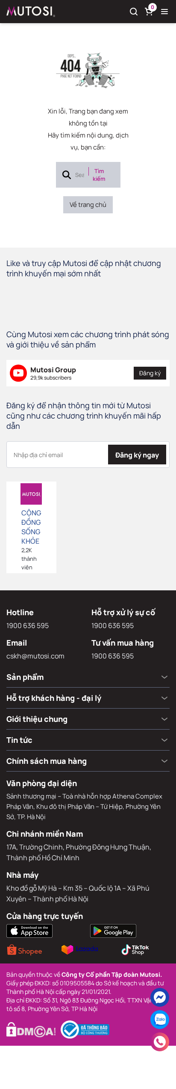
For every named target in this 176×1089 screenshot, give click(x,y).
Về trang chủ (88, 204)
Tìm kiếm (99, 174)
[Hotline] (159, 1041)
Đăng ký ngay (137, 455)
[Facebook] (159, 997)
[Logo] (30, 11)
